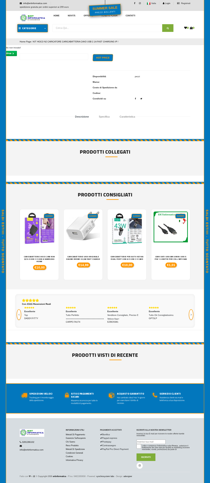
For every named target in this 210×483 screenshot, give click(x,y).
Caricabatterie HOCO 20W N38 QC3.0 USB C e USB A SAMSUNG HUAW (39, 259)
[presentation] (19, 314)
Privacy (175, 446)
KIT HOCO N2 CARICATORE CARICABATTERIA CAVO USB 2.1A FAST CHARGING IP (75, 41)
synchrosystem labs (105, 476)
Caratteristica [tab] (127, 116)
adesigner (127, 476)
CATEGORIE (28, 28)
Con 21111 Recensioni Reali (36, 304)
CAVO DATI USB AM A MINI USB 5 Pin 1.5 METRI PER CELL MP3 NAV (171, 257)
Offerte (88, 15)
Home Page (25, 41)
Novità (71, 15)
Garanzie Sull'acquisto (76, 438)
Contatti (130, 15)
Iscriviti (146, 457)
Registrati (185, 3)
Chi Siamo (70, 442)
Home (56, 15)
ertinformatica (59, 476)
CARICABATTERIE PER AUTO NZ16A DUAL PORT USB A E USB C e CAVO (127, 257)
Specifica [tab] (104, 116)
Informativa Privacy (74, 460)
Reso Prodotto (72, 445)
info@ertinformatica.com (35, 3)
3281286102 (28, 442)
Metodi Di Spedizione (75, 449)
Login (167, 3)
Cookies (69, 456)
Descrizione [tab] (82, 116)
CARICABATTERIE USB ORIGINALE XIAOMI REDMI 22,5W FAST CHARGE (83, 257)
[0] (185, 28)
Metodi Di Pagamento (75, 434)
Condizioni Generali (74, 453)
